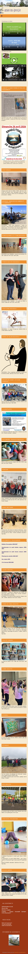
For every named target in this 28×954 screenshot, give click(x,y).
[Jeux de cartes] (14, 891)
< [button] (2, 3)
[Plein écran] (24, 66)
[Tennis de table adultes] (14, 627)
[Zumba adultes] (14, 704)
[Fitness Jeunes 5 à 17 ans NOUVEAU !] (14, 252)
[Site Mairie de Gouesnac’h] (14, 940)
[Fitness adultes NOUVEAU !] (14, 299)
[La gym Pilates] (14, 430)
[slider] (13, 65)
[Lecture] (3, 66)
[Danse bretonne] (14, 528)
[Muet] (22, 66)
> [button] (26, 3)
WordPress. (23, 952)
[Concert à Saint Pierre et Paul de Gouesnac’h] (14, 116)
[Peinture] (14, 497)
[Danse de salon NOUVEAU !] (14, 370)
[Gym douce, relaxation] (14, 854)
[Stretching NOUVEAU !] (14, 327)
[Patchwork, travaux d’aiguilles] (14, 460)
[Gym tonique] (14, 189)
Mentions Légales (6, 910)
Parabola (16, 952)
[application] (14, 60)
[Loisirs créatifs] (14, 591)
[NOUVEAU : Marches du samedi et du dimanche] (14, 224)
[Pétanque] (14, 772)
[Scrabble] (14, 736)
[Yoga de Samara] (14, 660)
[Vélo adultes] (14, 809)
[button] (14, 60)
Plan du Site (5, 908)
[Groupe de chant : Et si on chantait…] (14, 400)
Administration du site (7, 906)
